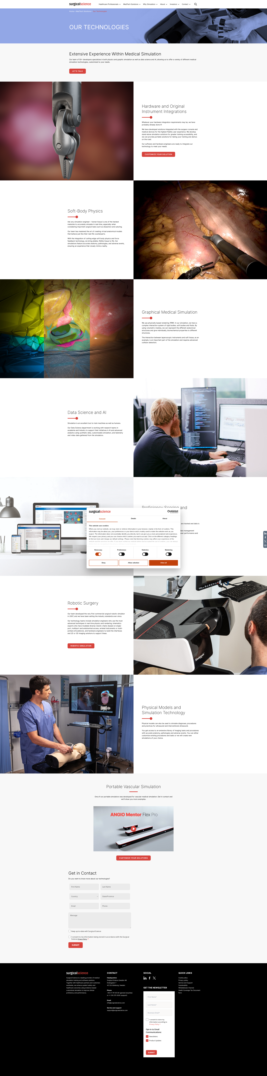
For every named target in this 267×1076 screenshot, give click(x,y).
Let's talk (77, 71)
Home (71, 11)
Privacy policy (183, 980)
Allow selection (133, 563)
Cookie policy (183, 978)
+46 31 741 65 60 (113, 993)
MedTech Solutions (83, 11)
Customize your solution (158, 154)
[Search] (195, 4)
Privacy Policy (82, 939)
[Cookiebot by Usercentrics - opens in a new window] (169, 511)
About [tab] (164, 518)
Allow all (163, 563)
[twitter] (154, 978)
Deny (103, 563)
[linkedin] (144, 978)
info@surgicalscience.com (116, 1003)
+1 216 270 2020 (114, 995)
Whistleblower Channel (186, 988)
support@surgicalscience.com (117, 1010)
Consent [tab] (102, 519)
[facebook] (149, 978)
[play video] (133, 828)
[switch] (122, 554)
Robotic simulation (81, 646)
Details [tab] (133, 518)
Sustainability (183, 985)
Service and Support (185, 983)
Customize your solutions (133, 858)
